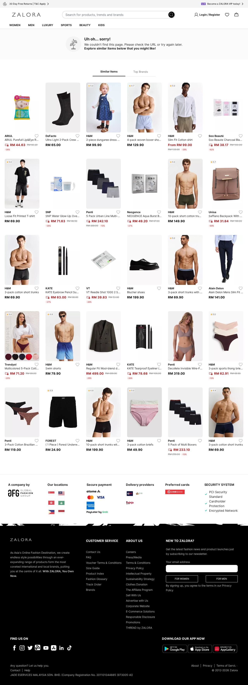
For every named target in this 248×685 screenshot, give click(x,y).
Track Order (93, 584)
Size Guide (93, 568)
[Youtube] (46, 648)
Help (27, 670)
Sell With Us (133, 595)
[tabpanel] (124, 270)
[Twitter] (30, 648)
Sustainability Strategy (140, 579)
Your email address (178, 562)
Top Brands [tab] (140, 71)
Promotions (133, 622)
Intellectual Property (139, 573)
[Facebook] (14, 648)
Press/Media (134, 557)
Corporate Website (138, 606)
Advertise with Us (137, 600)
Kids (101, 25)
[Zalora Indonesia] (61, 512)
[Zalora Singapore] (51, 493)
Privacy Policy (135, 568)
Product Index (95, 573)
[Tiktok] (94, 648)
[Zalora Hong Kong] (51, 503)
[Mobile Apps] (54, 648)
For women (182, 578)
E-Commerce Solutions (140, 611)
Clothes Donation (136, 584)
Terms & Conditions (138, 562)
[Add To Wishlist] (36, 136)
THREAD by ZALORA (139, 627)
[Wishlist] (227, 14)
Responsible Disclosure (140, 616)
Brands (90, 589)
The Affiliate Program (139, 589)
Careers (131, 551)
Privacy (207, 665)
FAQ (88, 557)
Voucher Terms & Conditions (103, 562)
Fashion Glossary (96, 579)
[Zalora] (26, 15)
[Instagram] (22, 648)
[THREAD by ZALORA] (38, 648)
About (195, 665)
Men (31, 25)
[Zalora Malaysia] (61, 493)
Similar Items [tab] (109, 71)
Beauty (84, 25)
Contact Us (93, 551)
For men (221, 578)
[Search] (171, 15)
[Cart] (236, 14)
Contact (15, 670)
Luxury (47, 25)
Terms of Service (227, 665)
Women (14, 25)
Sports (66, 25)
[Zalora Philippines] (51, 512)
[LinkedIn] (61, 648)
